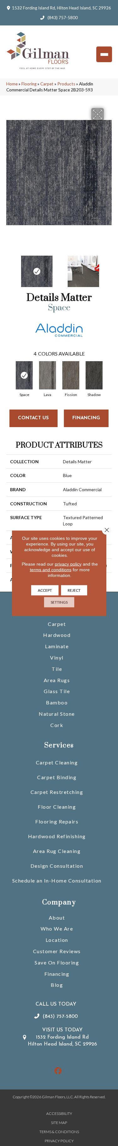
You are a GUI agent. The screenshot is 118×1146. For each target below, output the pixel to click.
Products (66, 83)
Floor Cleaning (57, 807)
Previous (9, 268)
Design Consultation (57, 866)
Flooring (29, 83)
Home (12, 83)
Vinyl (57, 657)
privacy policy (68, 563)
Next (108, 268)
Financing (57, 974)
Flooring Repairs (56, 821)
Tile (57, 669)
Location (57, 940)
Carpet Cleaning (57, 762)
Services (59, 745)
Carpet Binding (56, 777)
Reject (74, 590)
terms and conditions (50, 569)
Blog (57, 985)
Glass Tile (57, 691)
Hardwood (56, 635)
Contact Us (33, 418)
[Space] (24, 375)
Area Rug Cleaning (57, 851)
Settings (59, 602)
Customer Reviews (57, 951)
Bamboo (57, 702)
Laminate (57, 646)
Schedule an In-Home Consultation (57, 880)
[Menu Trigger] (104, 54)
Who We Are (57, 928)
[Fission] (71, 375)
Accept (45, 590)
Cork (56, 725)
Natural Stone (57, 714)
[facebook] (58, 1071)
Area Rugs (57, 680)
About (57, 918)
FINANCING (86, 418)
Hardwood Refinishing (57, 836)
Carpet (46, 83)
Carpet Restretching (57, 792)
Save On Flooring (57, 962)
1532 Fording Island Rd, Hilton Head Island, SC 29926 (61, 7)
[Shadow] (94, 375)
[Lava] (47, 375)
